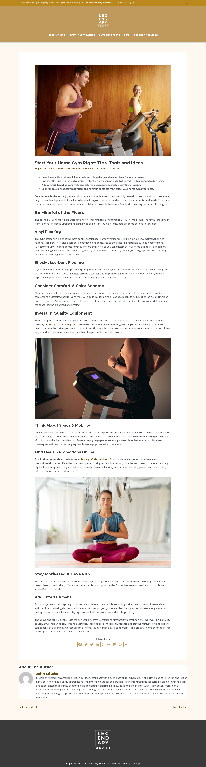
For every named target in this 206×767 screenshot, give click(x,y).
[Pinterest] (103, 644)
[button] (186, 3)
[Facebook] (80, 644)
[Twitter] (85, 644)
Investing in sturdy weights (60, 324)
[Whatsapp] (120, 644)
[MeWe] (108, 644)
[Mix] (114, 644)
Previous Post (28, 706)
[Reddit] (91, 644)
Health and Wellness (83, 168)
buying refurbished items (95, 459)
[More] (126, 644)
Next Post (180, 706)
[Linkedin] (97, 644)
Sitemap (135, 763)
